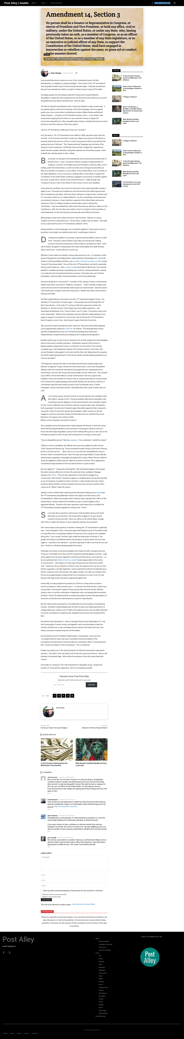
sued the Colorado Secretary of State (87, 261)
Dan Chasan (56, 73)
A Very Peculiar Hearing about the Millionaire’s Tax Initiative (54, 764)
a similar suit (69, 267)
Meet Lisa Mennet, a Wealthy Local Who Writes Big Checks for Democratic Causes (132, 110)
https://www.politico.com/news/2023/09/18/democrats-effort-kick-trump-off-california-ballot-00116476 (66, 806)
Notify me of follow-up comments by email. (55, 894)
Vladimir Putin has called (67, 560)
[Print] (72, 696)
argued (98, 493)
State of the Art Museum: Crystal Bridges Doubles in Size (132, 88)
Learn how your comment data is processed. (83, 904)
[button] (174, 3)
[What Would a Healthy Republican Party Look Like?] (92, 749)
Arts (114, 90)
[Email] (68, 696)
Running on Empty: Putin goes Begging (54, 728)
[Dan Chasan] (45, 73)
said (42, 639)
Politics (46, 54)
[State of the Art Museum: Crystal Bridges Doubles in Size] (116, 88)
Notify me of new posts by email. (52, 897)
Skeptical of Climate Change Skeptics (95, 728)
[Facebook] (55, 696)
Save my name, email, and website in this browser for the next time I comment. (73, 891)
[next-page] (116, 128)
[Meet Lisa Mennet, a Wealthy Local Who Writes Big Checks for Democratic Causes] (116, 108)
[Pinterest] (63, 696)
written (67, 329)
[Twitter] (9, 952)
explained (74, 440)
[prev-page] (113, 128)
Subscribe (91, 685)
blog (114, 111)
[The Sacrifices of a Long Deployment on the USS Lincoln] (116, 184)
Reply (49, 793)
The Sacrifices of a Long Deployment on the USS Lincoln (131, 184)
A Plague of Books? (130, 97)
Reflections (115, 101)
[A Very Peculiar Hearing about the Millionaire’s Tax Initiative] (57, 749)
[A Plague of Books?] (116, 98)
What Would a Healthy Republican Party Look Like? (131, 121)
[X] (59, 696)
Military (114, 186)
